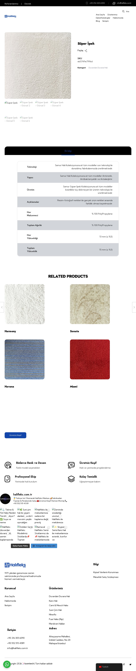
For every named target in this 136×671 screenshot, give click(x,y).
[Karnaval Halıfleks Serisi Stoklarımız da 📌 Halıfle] (43, 533)
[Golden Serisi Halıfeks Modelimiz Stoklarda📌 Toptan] (25, 533)
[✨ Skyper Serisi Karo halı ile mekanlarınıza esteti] (60, 533)
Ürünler (97, 34)
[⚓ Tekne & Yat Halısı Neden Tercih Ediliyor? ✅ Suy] (8, 516)
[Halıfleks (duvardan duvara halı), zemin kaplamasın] (8, 533)
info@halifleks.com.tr (124, 3)
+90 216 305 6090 (97, 3)
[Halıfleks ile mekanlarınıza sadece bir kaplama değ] (43, 516)
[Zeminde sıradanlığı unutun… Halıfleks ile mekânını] (60, 516)
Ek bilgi (68, 151)
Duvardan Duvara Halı (98, 67)
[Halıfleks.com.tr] (10, 16)
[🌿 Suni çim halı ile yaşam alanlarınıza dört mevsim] (25, 516)
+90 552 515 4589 (15, 643)
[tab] (68, 151)
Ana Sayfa (84, 34)
